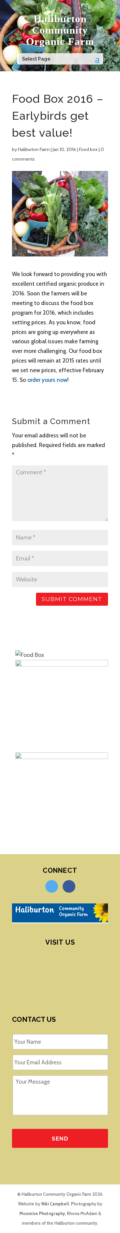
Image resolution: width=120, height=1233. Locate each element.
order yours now (47, 380)
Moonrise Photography (42, 1213)
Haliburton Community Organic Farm (60, 30)
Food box (88, 149)
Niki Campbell (55, 1203)
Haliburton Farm (34, 149)
